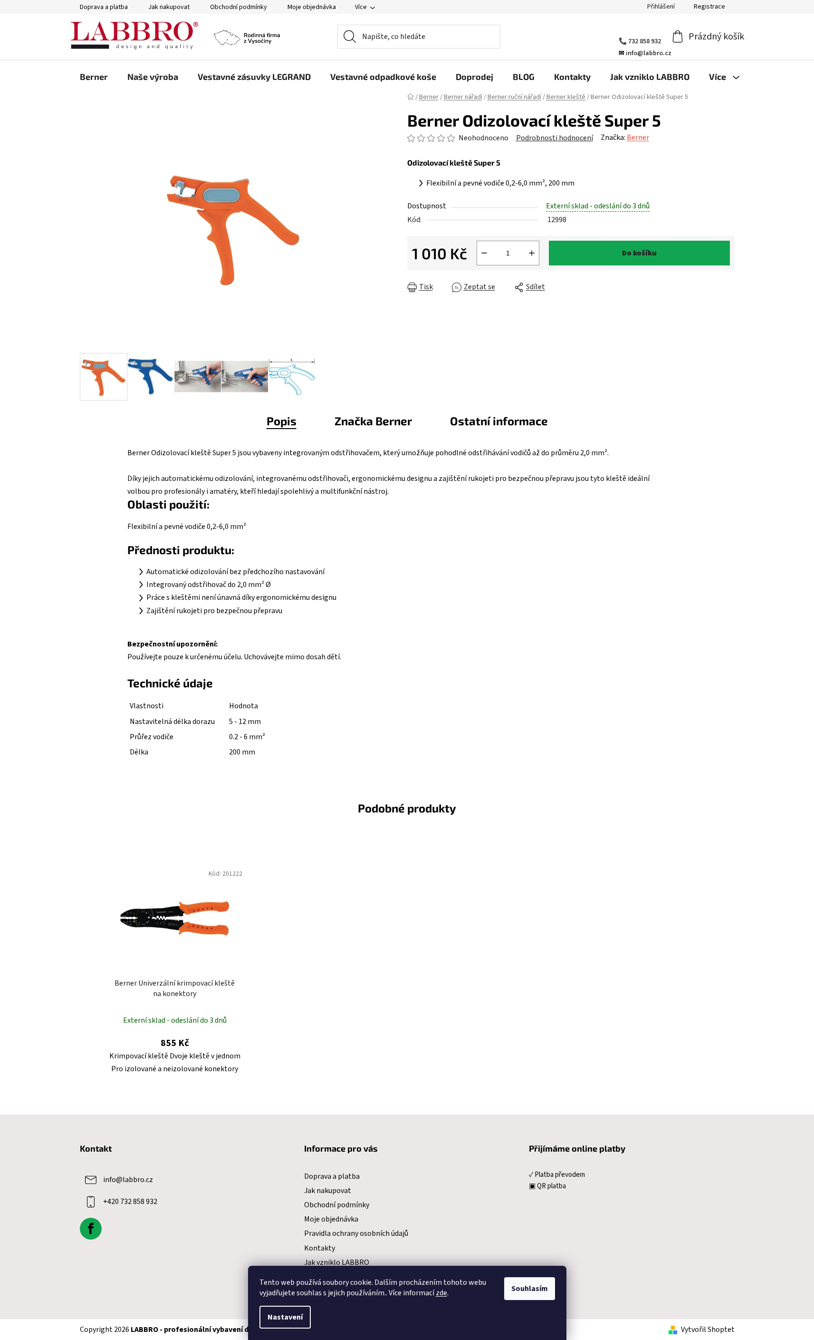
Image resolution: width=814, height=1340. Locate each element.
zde (441, 1293)
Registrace (709, 6)
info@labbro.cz (128, 1179)
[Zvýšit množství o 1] (532, 253)
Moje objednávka (311, 7)
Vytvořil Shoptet (708, 1329)
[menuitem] (93, 76)
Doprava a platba (104, 7)
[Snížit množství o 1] (484, 253)
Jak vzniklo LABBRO (336, 1262)
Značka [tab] (373, 421)
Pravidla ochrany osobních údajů (356, 1233)
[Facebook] (91, 1229)
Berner (638, 137)
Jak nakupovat (169, 7)
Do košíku (639, 253)
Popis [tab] (282, 421)
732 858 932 (644, 41)
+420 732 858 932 (130, 1201)
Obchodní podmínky (238, 7)
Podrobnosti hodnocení (554, 138)
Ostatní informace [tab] (499, 421)
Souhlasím (529, 1288)
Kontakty (319, 1248)
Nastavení (285, 1317)
